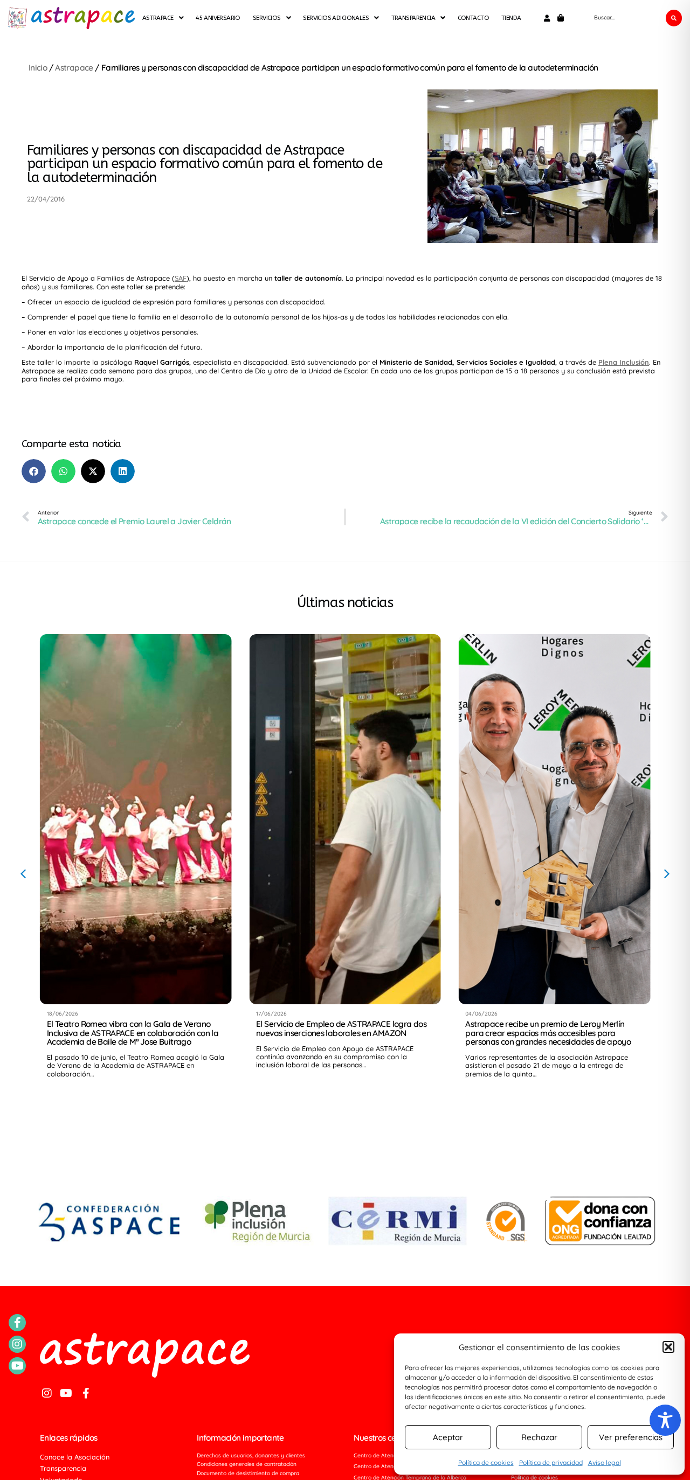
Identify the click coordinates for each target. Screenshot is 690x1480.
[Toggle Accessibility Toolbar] (665, 1420)
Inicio (38, 67)
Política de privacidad (551, 1462)
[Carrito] (560, 18)
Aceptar (448, 1437)
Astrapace (74, 67)
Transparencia (413, 17)
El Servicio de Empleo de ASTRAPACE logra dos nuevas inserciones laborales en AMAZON (341, 1028)
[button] (668, 1347)
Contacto (473, 17)
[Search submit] (674, 18)
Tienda (511, 17)
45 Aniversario (218, 17)
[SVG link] (17, 18)
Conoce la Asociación (74, 1457)
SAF (181, 278)
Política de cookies (486, 1462)
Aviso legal (604, 1462)
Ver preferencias (631, 1437)
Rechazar (539, 1437)
